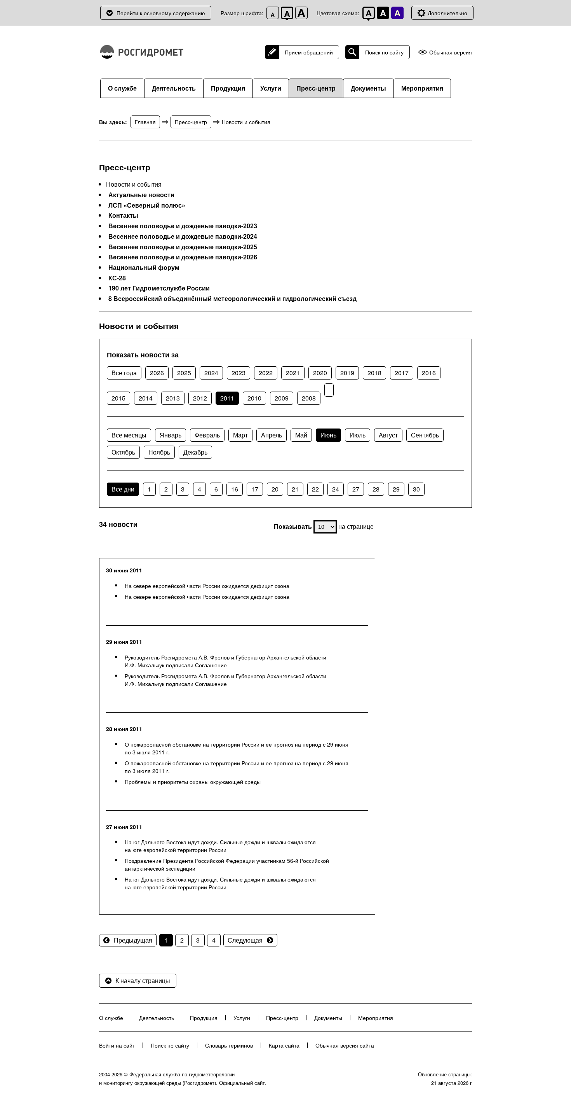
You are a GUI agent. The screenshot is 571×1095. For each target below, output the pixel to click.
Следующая (245, 940)
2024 (211, 372)
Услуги (270, 88)
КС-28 (117, 278)
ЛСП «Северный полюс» (146, 205)
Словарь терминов (229, 1045)
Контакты (123, 215)
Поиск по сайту (384, 52)
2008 (309, 398)
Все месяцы (128, 434)
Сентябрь (425, 434)
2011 (227, 398)
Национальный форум (143, 267)
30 (416, 489)
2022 (266, 372)
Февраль (207, 434)
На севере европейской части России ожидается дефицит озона (207, 585)
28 (376, 489)
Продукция (228, 88)
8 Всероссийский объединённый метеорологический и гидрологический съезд (232, 298)
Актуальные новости (141, 195)
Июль (358, 434)
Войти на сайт (117, 1045)
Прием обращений (309, 52)
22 (315, 489)
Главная (145, 122)
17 (254, 489)
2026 (157, 372)
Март (240, 434)
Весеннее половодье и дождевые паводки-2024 (182, 236)
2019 (347, 372)
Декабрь (195, 452)
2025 (184, 372)
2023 (238, 372)
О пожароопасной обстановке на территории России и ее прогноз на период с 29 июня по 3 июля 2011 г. (236, 748)
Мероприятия (422, 88)
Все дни (122, 489)
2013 (173, 398)
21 (295, 489)
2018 (374, 372)
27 (355, 489)
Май (301, 434)
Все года (124, 372)
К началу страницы (142, 980)
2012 (200, 398)
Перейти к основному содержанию (161, 13)
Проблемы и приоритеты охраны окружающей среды (193, 781)
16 (234, 489)
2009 (282, 398)
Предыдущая (133, 940)
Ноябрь (159, 452)
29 (396, 489)
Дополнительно (447, 13)
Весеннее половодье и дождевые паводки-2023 (182, 226)
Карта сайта (284, 1045)
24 (335, 489)
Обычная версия (450, 52)
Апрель (271, 434)
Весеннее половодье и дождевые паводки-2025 (182, 247)
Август (388, 434)
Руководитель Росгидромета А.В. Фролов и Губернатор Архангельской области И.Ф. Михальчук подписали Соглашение (225, 661)
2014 (146, 398)
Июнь (328, 434)
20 (275, 489)
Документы (368, 88)
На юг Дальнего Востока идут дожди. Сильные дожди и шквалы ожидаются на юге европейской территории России (220, 846)
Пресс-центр (316, 88)
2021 (293, 372)
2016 (429, 372)
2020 (320, 372)
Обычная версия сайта (344, 1045)
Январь (170, 434)
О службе (122, 88)
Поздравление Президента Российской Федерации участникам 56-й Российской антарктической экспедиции (227, 864)
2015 (118, 398)
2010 (254, 398)
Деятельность (174, 88)
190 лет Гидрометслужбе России (159, 288)
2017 (402, 372)
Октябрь (123, 452)
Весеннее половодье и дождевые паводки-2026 (182, 257)
